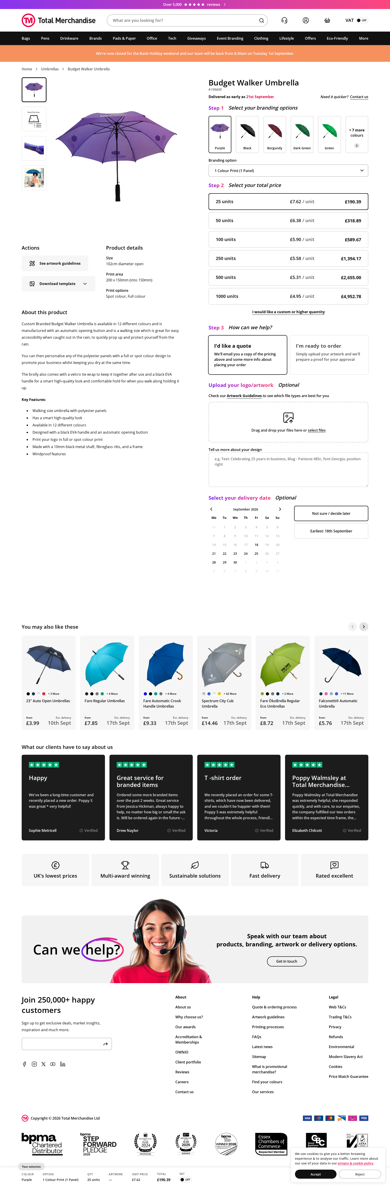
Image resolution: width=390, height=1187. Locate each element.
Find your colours (267, 1081)
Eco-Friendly (337, 38)
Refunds (336, 1036)
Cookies (335, 1066)
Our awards (185, 1026)
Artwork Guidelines (244, 395)
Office (152, 38)
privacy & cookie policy (355, 1163)
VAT (350, 20)
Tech (172, 38)
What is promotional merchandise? (269, 1069)
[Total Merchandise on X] (44, 1064)
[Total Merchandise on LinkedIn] (62, 1064)
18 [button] (256, 545)
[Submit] (105, 1044)
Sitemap (259, 1056)
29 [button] (224, 562)
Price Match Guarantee (348, 1076)
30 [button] (235, 562)
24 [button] (246, 553)
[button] (187, 20)
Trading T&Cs (340, 1016)
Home (27, 69)
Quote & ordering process (274, 1007)
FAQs (256, 1036)
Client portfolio (188, 1062)
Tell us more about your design (235, 449)
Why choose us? (189, 1016)
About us (183, 1007)
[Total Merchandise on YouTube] (53, 1064)
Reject (360, 1174)
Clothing (261, 38)
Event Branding (230, 38)
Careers (182, 1081)
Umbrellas (50, 69)
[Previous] (352, 626)
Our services (263, 1091)
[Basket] (327, 20)
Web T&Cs (337, 1007)
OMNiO (181, 1052)
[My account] (306, 20)
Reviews (182, 1072)
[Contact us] (284, 20)
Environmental (341, 1046)
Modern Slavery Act (346, 1056)
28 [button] (214, 562)
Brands (95, 38)
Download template (57, 283)
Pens (45, 38)
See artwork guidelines (60, 263)
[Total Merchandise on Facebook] (24, 1064)
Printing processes (268, 1026)
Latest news (262, 1046)
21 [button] (214, 553)
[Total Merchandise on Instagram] (34, 1064)
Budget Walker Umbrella (89, 69)
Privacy (335, 1026)
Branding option (223, 160)
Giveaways (196, 38)
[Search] (261, 20)
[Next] (363, 626)
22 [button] (224, 553)
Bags (26, 38)
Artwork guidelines (268, 1016)
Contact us (359, 96)
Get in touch (286, 961)
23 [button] (235, 553)
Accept (316, 1174)
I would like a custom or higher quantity (288, 311)
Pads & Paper (124, 38)
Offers (310, 38)
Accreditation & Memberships (188, 1039)
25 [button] (256, 553)
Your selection (31, 1167)
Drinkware (69, 38)
